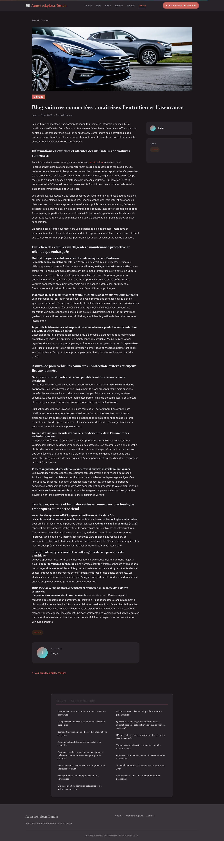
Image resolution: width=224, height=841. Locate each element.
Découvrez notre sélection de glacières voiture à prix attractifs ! (139, 713)
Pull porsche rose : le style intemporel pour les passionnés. (138, 777)
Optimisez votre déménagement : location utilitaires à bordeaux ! (140, 757)
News (108, 5)
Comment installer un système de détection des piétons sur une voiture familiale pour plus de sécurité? (80, 755)
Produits (118, 5)
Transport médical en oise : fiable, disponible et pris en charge (82, 733)
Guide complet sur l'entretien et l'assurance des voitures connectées (80, 787)
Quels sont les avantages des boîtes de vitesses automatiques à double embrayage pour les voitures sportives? (140, 724)
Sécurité (131, 5)
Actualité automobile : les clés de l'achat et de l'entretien (79, 743)
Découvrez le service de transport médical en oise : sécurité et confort (140, 736)
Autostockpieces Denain (46, 5)
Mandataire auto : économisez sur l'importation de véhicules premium (81, 767)
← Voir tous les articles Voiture (49, 672)
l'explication (96, 162)
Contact (150, 815)
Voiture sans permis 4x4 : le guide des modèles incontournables (138, 747)
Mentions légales (134, 815)
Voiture (142, 5)
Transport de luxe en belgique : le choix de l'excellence (78, 777)
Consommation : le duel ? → (181, 5)
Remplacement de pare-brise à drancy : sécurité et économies (81, 723)
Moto (98, 5)
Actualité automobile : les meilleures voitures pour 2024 (140, 767)
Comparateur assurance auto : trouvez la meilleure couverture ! (82, 713)
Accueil (88, 5)
